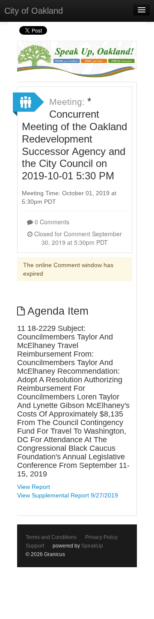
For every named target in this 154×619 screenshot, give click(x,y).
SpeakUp (92, 546)
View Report (33, 486)
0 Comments (51, 221)
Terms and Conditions (51, 537)
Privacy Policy (101, 537)
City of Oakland (33, 10)
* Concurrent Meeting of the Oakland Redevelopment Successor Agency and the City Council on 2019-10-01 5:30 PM (74, 138)
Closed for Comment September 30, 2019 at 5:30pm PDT (77, 238)
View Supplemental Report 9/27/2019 (67, 495)
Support (35, 546)
